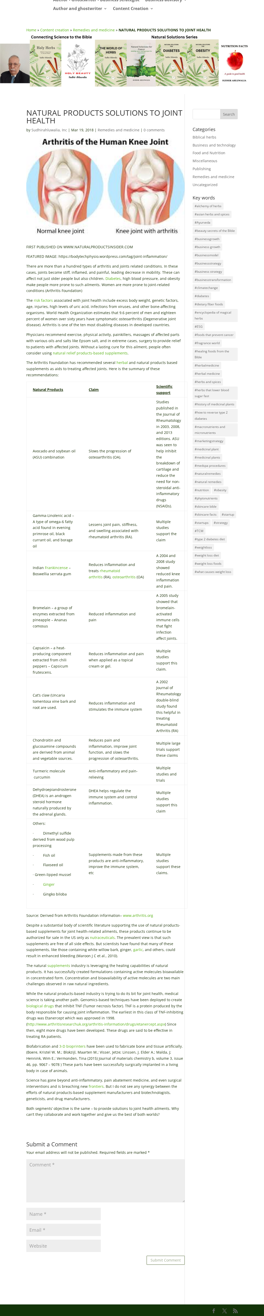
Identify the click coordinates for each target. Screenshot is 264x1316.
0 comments (154, 129)
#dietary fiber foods (209, 304)
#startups (202, 522)
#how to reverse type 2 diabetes (211, 415)
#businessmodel (206, 255)
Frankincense (56, 567)
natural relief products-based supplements (90, 353)
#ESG (199, 326)
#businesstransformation (213, 280)
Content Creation (130, 8)
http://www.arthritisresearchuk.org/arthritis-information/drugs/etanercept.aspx (96, 1024)
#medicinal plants (207, 457)
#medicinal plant (207, 449)
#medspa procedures (210, 465)
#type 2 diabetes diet (210, 539)
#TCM (199, 531)
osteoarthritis (124, 576)
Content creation (54, 30)
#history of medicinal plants (214, 404)
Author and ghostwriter (77, 8)
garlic (138, 949)
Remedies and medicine (94, 30)
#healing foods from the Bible (212, 354)
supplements (58, 965)
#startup (228, 514)
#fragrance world (207, 343)
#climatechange (206, 288)
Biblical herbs (204, 137)
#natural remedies (208, 482)
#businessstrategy (208, 263)
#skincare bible (206, 506)
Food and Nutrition (209, 152)
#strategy (221, 522)
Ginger (49, 884)
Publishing (202, 168)
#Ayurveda (202, 222)
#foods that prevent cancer (214, 335)
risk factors (43, 300)
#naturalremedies (208, 473)
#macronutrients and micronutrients (210, 430)
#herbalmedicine (207, 365)
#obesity (220, 490)
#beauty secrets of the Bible (215, 231)
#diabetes (202, 296)
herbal (122, 362)
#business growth (207, 247)
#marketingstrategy (209, 441)
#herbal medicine (207, 373)
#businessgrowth (207, 239)
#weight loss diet (207, 555)
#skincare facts (206, 514)
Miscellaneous (205, 160)
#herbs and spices (208, 382)
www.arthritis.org (138, 915)
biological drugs (40, 1005)
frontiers (96, 1086)
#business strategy (208, 271)
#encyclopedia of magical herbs (213, 315)
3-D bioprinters (72, 1046)
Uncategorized (205, 184)
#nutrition (202, 490)
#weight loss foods (208, 563)
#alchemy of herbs (208, 206)
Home (31, 30)
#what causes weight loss (213, 572)
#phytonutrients (206, 498)
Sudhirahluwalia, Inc (49, 129)
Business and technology (214, 145)
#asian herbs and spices (212, 214)
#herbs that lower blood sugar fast (212, 393)
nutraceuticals (102, 937)
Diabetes (113, 278)
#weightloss (203, 547)
